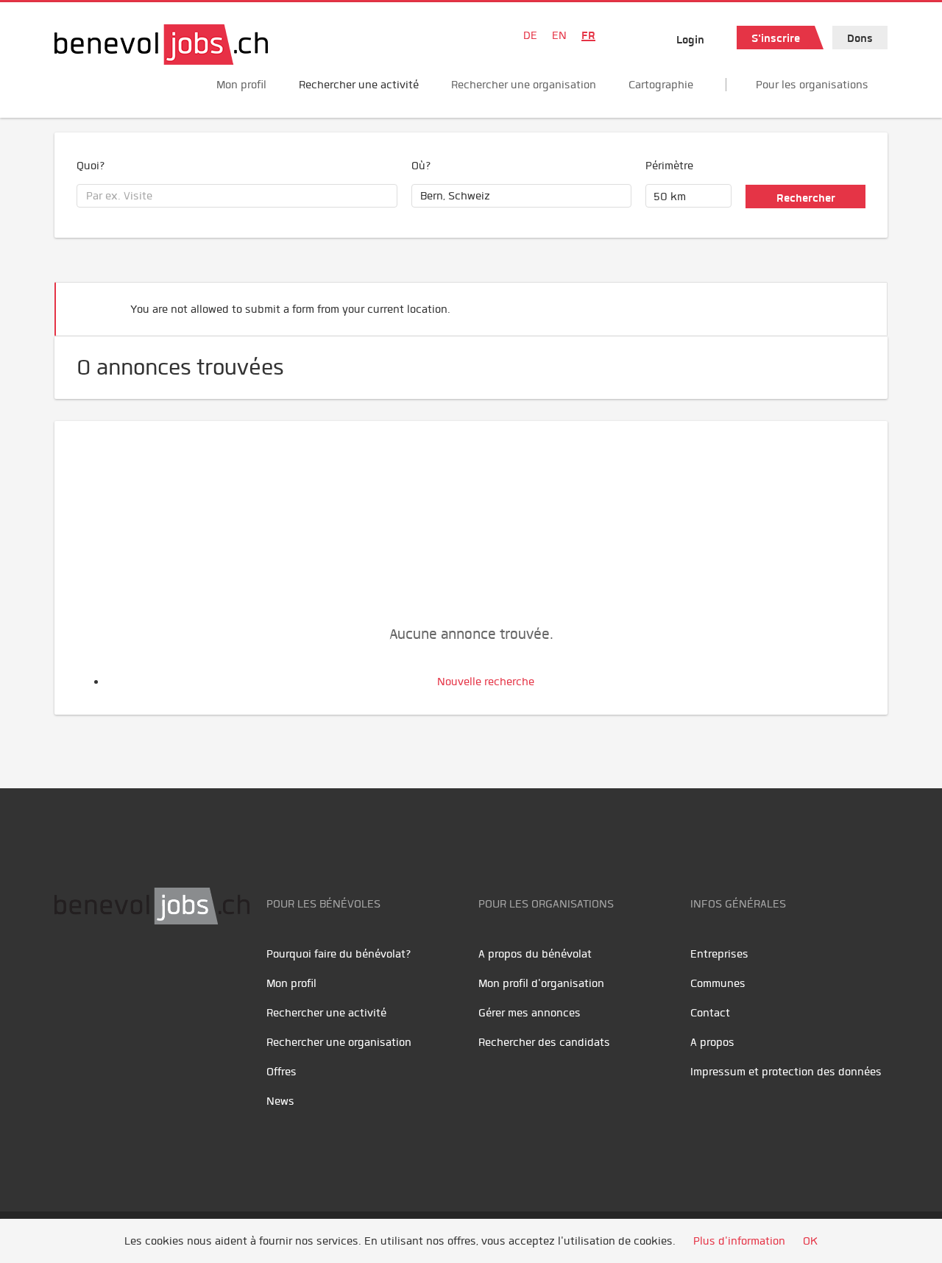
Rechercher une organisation (523, 84)
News (280, 1101)
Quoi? (91, 165)
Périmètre (669, 165)
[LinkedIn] (136, 971)
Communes (718, 983)
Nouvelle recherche (485, 681)
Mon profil (241, 84)
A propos (712, 1042)
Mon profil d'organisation (541, 983)
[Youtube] (103, 971)
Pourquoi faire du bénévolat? (338, 953)
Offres (281, 1071)
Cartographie (660, 84)
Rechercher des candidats (544, 1042)
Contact (710, 1012)
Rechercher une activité (359, 84)
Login (690, 39)
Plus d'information (739, 1241)
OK (810, 1241)
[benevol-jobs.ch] (161, 44)
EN (559, 35)
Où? (421, 165)
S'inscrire (775, 38)
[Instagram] (165, 971)
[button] (854, 302)
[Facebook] (69, 971)
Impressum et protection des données (786, 1071)
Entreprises (719, 953)
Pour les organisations (812, 84)
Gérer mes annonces (529, 1012)
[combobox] (237, 196)
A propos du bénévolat (535, 953)
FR (588, 35)
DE (530, 35)
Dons (860, 38)
